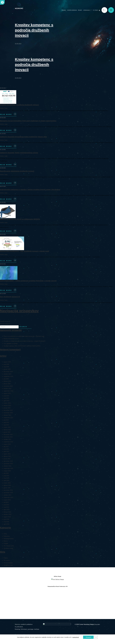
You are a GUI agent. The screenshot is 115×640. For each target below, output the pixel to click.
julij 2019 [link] (6, 502)
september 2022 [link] (8, 417)
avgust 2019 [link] (7, 500)
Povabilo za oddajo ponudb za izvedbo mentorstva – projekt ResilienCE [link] (24, 341)
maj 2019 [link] (6, 507)
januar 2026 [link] (7, 369)
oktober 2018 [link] (7, 514)
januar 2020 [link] (7, 487)
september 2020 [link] (8, 468)
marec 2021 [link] (7, 454)
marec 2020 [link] (7, 483)
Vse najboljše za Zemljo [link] (11, 343)
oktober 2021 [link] (7, 439)
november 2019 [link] (8, 492)
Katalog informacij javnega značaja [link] (27, 629)
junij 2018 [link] (6, 519)
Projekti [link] (80, 10)
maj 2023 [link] (6, 398)
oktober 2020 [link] (7, 466)
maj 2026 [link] (6, 366)
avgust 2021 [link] (7, 444)
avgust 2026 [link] (7, 362)
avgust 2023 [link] (7, 393)
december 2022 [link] (8, 410)
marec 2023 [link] (7, 403)
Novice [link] (6, 541)
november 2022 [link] (8, 412)
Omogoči (88, 637)
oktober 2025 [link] (7, 374)
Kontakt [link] (97, 624)
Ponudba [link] (64, 10)
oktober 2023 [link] (7, 388)
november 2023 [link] (8, 386)
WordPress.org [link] (8, 565)
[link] (2, 2)
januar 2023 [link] (7, 408)
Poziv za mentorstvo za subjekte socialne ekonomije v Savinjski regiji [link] (24, 336)
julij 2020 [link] (6, 473)
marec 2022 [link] (7, 427)
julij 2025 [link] (6, 379)
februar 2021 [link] (7, 456)
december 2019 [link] (8, 490)
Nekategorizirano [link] (9, 538)
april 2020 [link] (6, 480)
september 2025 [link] (8, 376)
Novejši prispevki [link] (5, 324)
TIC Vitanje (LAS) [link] (9, 546)
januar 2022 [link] (7, 432)
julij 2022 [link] (6, 420)
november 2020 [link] (8, 463)
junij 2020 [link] (6, 475)
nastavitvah (75, 637)
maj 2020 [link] (6, 478)
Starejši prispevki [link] (5, 321)
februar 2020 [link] (7, 485)
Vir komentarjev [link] (8, 563)
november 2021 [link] (8, 437)
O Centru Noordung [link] (72, 10)
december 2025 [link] (8, 371)
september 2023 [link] (8, 391)
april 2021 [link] (6, 451)
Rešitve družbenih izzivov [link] (11, 338)
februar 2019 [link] (7, 512)
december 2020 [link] (8, 461)
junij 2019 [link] (6, 504)
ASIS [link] (5, 533)
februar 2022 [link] (7, 429)
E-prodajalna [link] (86, 10)
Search (23, 326)
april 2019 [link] (6, 509)
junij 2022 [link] (6, 422)
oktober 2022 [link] (7, 415)
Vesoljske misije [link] (8, 548)
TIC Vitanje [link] (95, 10)
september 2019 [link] (8, 497)
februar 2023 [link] (7, 405)
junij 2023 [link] (6, 396)
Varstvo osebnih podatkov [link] (24, 624)
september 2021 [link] (8, 442)
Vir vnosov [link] (7, 560)
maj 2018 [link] (6, 521)
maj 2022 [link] (6, 425)
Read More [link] (8, 115)
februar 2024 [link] (7, 381)
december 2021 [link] (8, 434)
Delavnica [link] (6, 536)
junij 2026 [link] (6, 364)
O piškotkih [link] (19, 626)
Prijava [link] (6, 558)
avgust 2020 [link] (7, 471)
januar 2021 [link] (7, 458)
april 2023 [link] (6, 400)
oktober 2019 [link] (7, 495)
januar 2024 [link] (7, 383)
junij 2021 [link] (6, 449)
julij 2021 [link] (6, 446)
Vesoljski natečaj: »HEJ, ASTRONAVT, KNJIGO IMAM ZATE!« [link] (22, 346)
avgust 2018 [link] (7, 517)
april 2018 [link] (6, 524)
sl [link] (104, 10)
